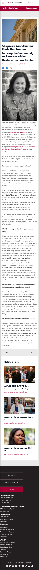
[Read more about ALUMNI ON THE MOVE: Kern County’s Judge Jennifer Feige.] (19, 374)
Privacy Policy (4, 554)
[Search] (35, 3)
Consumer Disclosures (7, 552)
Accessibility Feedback (7, 542)
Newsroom (3, 537)
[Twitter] (10, 566)
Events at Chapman (6, 534)
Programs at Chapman (7, 532)
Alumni (26, 392)
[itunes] (29, 566)
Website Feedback (6, 544)
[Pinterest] (16, 566)
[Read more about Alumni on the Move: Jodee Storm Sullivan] (19, 406)
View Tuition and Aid (6, 519)
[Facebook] (3, 68)
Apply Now (3, 521)
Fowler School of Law (10, 8)
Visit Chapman (4, 517)
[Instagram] (11, 68)
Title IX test (3, 557)
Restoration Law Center (19, 132)
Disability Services (6, 547)
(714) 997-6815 (5, 502)
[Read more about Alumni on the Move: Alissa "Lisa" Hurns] (19, 437)
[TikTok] (26, 566)
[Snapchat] (32, 566)
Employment (4, 524)
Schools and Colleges (7, 529)
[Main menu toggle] (3, 3)
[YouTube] (19, 566)
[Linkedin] (7, 68)
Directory (3, 549)
